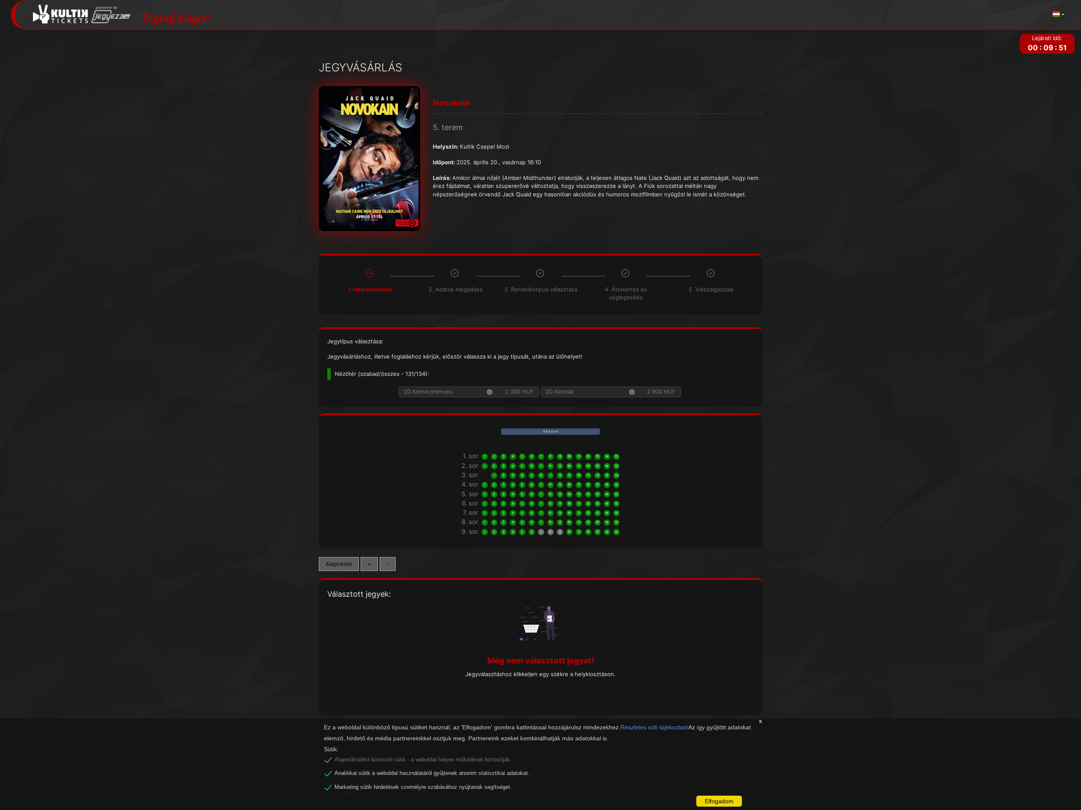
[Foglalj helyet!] (82, 14)
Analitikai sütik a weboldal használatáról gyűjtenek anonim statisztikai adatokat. (432, 773)
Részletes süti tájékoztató (654, 727)
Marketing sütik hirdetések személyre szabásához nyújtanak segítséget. (423, 787)
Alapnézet (339, 563)
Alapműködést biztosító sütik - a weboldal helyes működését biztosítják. (423, 760)
